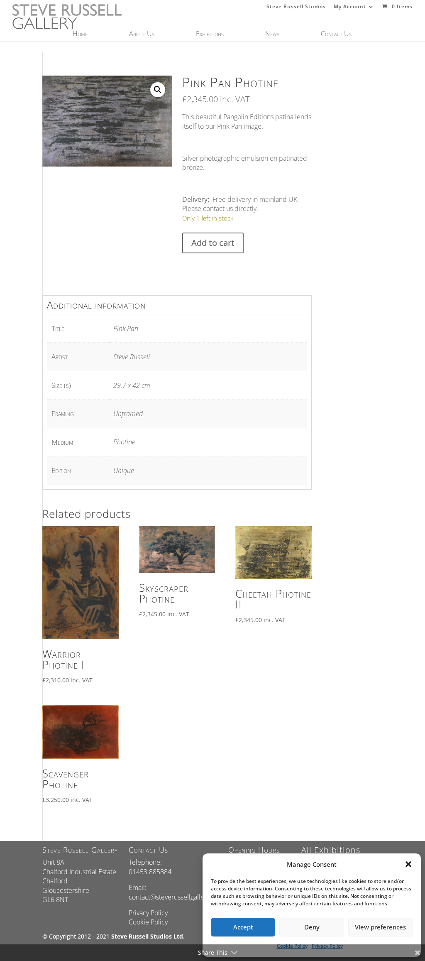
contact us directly (229, 208)
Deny (312, 927)
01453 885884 (150, 871)
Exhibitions (210, 34)
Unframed (128, 413)
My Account (350, 7)
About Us (141, 34)
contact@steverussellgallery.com (176, 897)
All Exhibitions (330, 850)
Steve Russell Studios (296, 7)
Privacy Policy (148, 912)
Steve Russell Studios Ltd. (148, 936)
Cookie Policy (148, 922)
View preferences (380, 927)
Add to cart (212, 242)
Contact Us (336, 34)
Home (80, 34)
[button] (408, 864)
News (272, 34)
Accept (243, 927)
